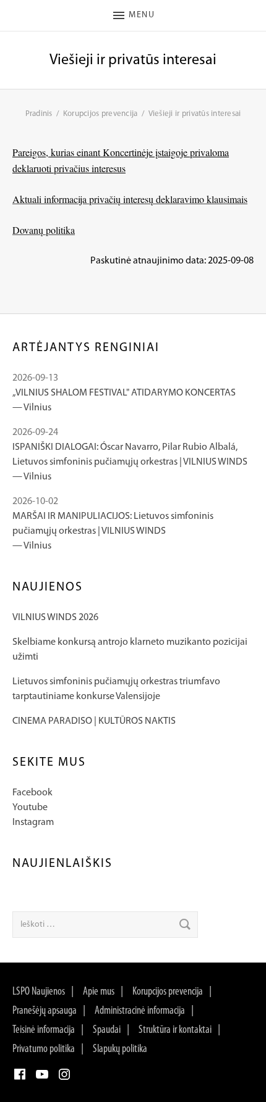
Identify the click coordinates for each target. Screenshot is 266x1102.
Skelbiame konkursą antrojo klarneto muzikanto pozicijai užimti (129, 649)
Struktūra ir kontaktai (175, 1030)
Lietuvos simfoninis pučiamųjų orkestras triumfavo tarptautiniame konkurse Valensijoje (116, 689)
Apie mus (98, 992)
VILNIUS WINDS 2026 (55, 618)
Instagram (33, 822)
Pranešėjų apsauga (44, 1011)
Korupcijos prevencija (167, 992)
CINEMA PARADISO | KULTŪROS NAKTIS (94, 721)
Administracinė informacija (140, 1011)
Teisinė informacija (43, 1030)
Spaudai (107, 1030)
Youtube (30, 808)
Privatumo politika (43, 1049)
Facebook (32, 793)
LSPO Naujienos (38, 992)
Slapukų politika (120, 1049)
